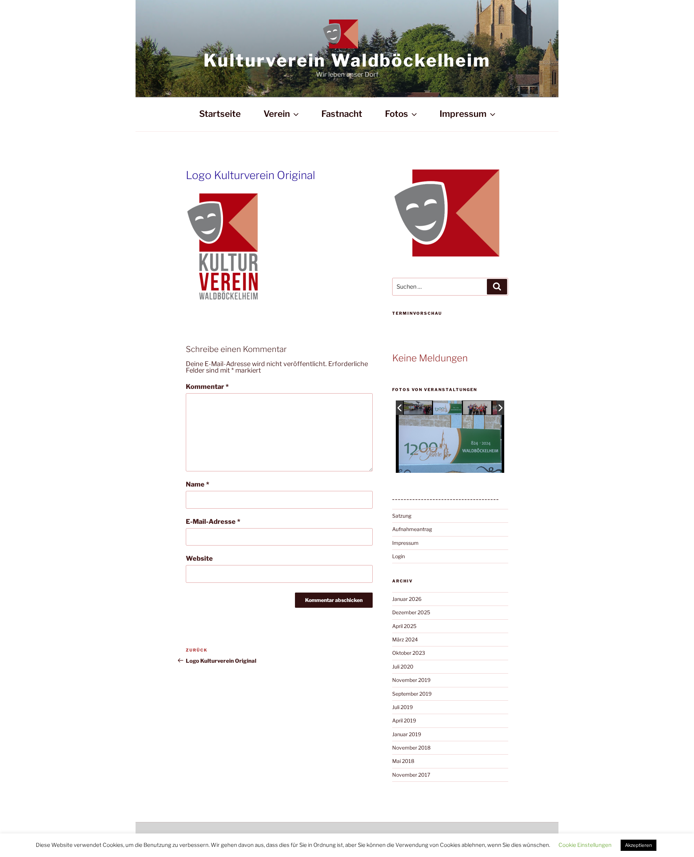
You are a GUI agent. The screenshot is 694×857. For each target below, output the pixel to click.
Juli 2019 (402, 707)
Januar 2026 (406, 599)
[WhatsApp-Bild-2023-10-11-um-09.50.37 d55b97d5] (447, 408)
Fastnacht (341, 114)
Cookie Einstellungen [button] (585, 845)
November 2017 (411, 775)
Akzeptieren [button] (638, 845)
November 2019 (411, 680)
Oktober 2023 (408, 653)
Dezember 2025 (411, 612)
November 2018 (411, 747)
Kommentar (207, 386)
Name (197, 484)
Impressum (463, 114)
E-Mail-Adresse (213, 521)
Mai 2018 (403, 761)
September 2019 (412, 694)
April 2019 (404, 720)
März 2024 (405, 639)
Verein (277, 114)
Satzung (401, 516)
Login (398, 556)
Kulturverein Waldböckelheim (347, 60)
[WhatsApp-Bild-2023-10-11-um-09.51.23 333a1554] (418, 408)
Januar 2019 (406, 734)
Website (199, 558)
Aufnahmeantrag (412, 529)
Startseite (220, 114)
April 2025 (404, 626)
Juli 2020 (403, 666)
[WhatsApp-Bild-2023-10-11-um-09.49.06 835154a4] (477, 408)
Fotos (396, 114)
